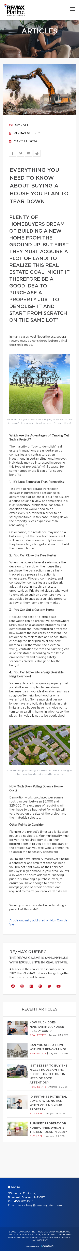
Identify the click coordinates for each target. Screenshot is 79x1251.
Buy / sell (22, 125)
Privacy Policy (31, 1237)
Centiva (47, 1246)
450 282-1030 (23, 1201)
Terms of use (50, 1237)
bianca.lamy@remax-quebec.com (39, 1205)
